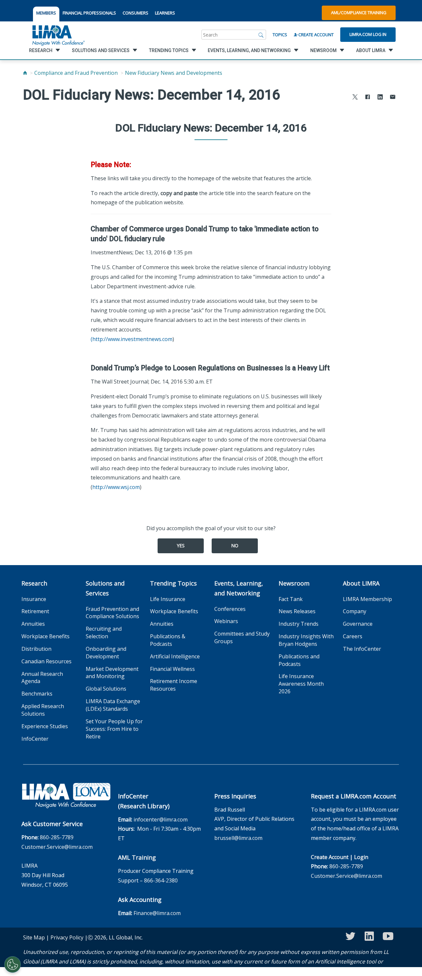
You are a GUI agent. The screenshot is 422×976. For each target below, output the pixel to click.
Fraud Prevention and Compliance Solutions (112, 612)
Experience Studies (44, 726)
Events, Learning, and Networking (238, 588)
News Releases (297, 611)
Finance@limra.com (157, 913)
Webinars (226, 621)
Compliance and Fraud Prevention (76, 72)
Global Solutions (106, 688)
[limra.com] (58, 34)
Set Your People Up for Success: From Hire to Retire (114, 729)
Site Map (34, 937)
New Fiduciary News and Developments (173, 72)
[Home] (25, 72)
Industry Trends (298, 623)
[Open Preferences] (12, 964)
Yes (181, 545)
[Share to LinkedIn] (380, 98)
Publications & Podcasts (167, 640)
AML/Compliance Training (358, 12)
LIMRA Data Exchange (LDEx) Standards (113, 705)
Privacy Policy (66, 937)
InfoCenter (34, 738)
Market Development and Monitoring (112, 672)
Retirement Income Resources (173, 684)
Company (354, 611)
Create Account (315, 35)
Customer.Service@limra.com (57, 846)
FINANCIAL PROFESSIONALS (89, 13)
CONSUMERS (135, 13)
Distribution (36, 648)
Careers (352, 636)
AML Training (137, 857)
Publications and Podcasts (299, 660)
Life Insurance (167, 599)
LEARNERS (165, 13)
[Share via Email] (392, 98)
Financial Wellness (172, 669)
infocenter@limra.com (161, 819)
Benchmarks (36, 693)
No (234, 545)
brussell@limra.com (238, 838)
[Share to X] (355, 98)
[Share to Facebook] (367, 98)
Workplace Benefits (45, 636)
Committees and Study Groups (242, 637)
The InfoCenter (362, 648)
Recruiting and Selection (104, 632)
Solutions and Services (105, 588)
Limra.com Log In (367, 34)
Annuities (33, 623)
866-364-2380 (161, 880)
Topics (280, 35)
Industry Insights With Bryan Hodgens (306, 640)
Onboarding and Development (106, 652)
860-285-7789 (57, 837)
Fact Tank (291, 599)
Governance (358, 623)
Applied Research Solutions (42, 710)
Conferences (230, 609)
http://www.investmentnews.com (132, 339)
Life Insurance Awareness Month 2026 (301, 684)
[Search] (261, 35)
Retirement (35, 611)
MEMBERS (46, 13)
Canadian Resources (46, 661)
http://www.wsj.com (116, 487)
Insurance (33, 599)
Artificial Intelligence (175, 656)
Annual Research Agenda (42, 677)
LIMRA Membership (367, 599)
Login (361, 857)
